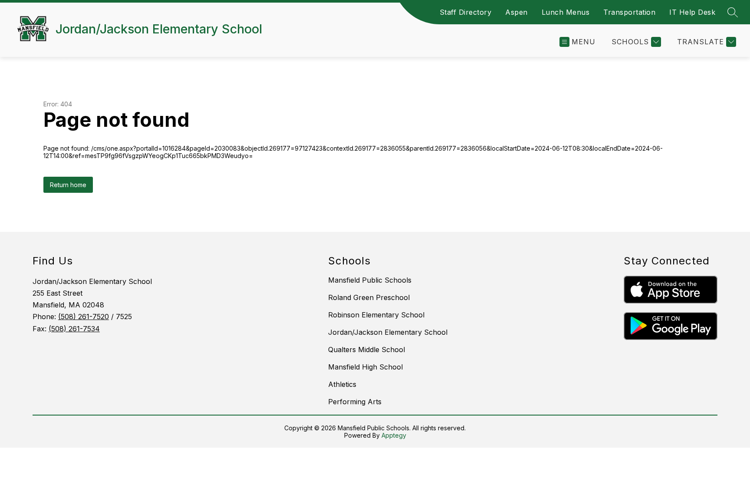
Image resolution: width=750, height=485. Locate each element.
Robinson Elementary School (376, 314)
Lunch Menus (566, 12)
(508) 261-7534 (74, 328)
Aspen (516, 12)
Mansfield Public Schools (369, 280)
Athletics (342, 384)
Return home (68, 184)
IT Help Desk (692, 12)
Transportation (629, 12)
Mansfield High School (365, 367)
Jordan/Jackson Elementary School (387, 332)
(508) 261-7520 (83, 316)
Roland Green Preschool (369, 297)
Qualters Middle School (366, 349)
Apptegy (394, 435)
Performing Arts (355, 401)
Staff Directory (466, 12)
